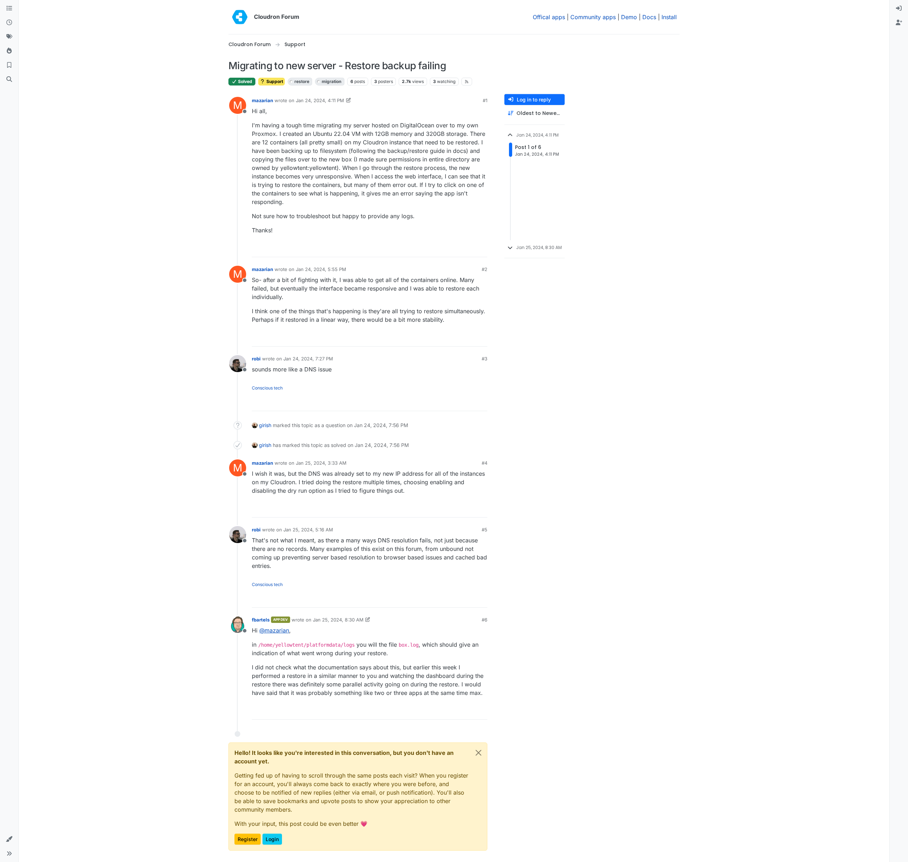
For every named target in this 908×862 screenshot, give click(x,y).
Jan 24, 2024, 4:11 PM (320, 100)
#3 (484, 358)
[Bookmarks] (9, 65)
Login (272, 839)
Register (248, 839)
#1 (485, 100)
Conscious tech (267, 388)
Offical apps (549, 17)
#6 (484, 620)
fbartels (261, 620)
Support (274, 81)
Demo (629, 17)
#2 (484, 269)
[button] (9, 839)
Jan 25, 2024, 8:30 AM (338, 620)
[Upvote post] (471, 248)
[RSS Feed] (466, 81)
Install (669, 17)
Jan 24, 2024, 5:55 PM (321, 269)
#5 (484, 529)
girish (265, 425)
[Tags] (9, 37)
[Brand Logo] (239, 17)
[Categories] (9, 8)
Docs (649, 17)
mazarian (262, 100)
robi (256, 358)
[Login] (898, 8)
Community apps (593, 17)
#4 (484, 463)
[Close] (478, 753)
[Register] (898, 22)
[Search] (9, 79)
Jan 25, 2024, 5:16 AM (308, 529)
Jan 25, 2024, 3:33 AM (321, 463)
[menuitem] (898, 8)
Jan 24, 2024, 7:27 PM (308, 358)
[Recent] (9, 22)
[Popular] (9, 51)
